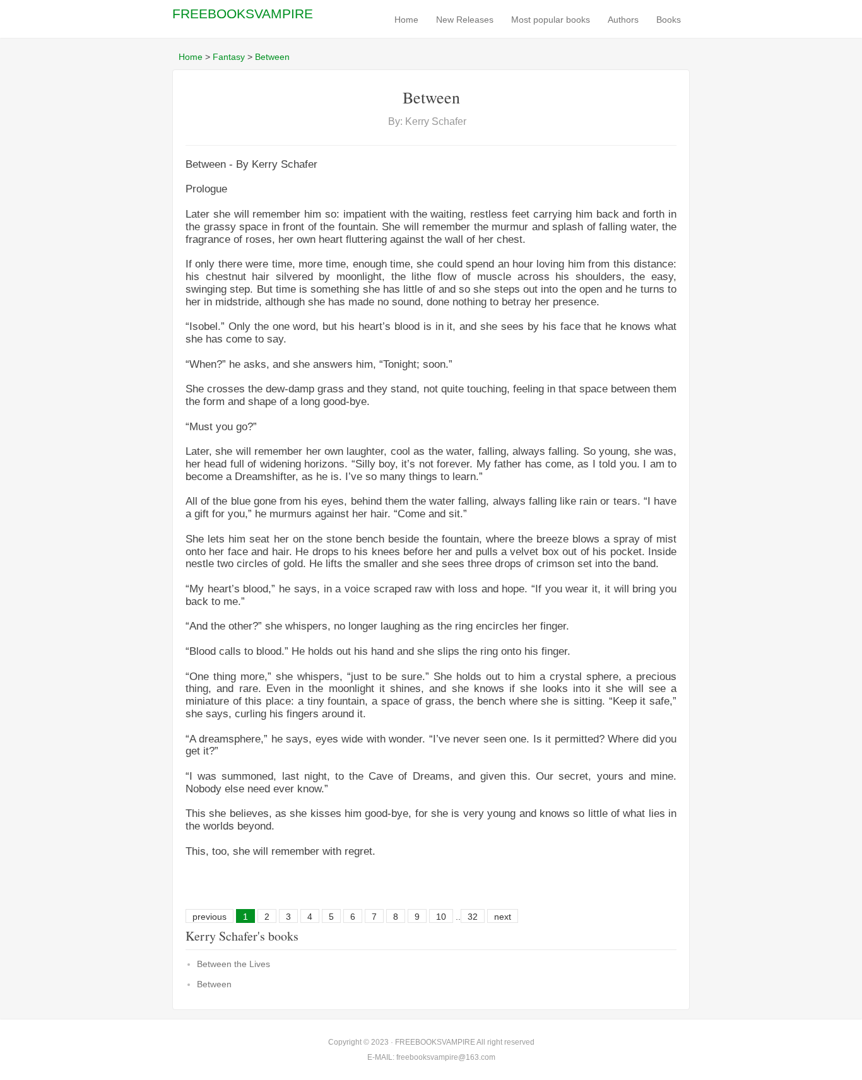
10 (441, 917)
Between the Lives (233, 964)
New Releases (464, 20)
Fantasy (229, 57)
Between (272, 57)
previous (209, 917)
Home (406, 20)
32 (473, 917)
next (502, 917)
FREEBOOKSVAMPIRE (242, 13)
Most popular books (550, 20)
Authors (623, 20)
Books (668, 20)
